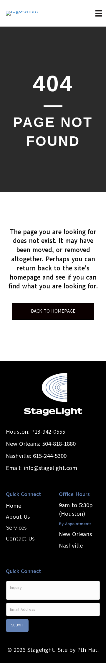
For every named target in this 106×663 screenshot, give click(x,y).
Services (16, 528)
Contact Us (20, 539)
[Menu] (98, 13)
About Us (18, 517)
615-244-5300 (50, 456)
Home (13, 506)
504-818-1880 (59, 444)
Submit (17, 625)
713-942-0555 (48, 432)
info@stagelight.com (50, 468)
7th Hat (87, 650)
